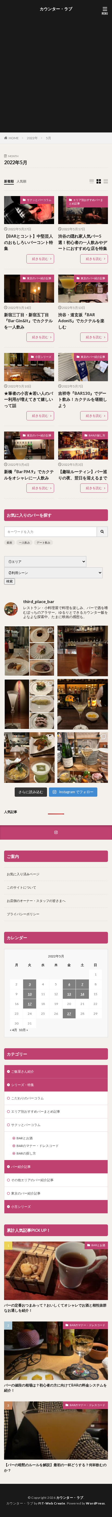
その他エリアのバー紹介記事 (32, 1180)
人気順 (21, 181)
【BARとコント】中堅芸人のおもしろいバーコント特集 (28, 242)
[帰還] (82, 651)
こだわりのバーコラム (27, 1098)
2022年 (32, 138)
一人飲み (24, 542)
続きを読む (40, 259)
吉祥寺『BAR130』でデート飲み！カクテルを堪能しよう (82, 399)
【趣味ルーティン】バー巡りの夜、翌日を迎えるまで (82, 474)
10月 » (23, 1030)
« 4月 (13, 1030)
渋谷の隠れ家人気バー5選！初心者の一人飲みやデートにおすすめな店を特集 (82, 242)
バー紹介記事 (21, 1167)
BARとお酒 (25, 1138)
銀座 (9, 542)
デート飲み (43, 542)
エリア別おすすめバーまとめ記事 (86, 201)
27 (69, 1014)
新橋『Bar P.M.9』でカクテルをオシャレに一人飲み (29, 474)
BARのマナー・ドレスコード (38, 1146)
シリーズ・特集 (22, 1085)
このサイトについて (21, 887)
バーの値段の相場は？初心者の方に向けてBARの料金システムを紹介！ (55, 1388)
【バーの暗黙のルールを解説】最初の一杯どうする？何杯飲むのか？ (55, 1467)
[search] (102, 531)
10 (30, 994)
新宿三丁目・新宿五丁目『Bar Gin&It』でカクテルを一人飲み (28, 320)
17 (30, 1004)
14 (82, 994)
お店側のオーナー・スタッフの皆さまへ (36, 901)
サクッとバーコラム (39, 199)
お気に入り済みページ (23, 874)
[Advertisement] (56, 71)
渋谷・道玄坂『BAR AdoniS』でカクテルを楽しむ (81, 320)
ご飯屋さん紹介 (22, 1071)
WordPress (95, 1503)
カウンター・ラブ (56, 9)
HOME (14, 138)
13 (69, 994)
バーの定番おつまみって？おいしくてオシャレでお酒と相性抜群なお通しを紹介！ (55, 1308)
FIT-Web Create (51, 1503)
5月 (48, 138)
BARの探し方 (97, 435)
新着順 (9, 181)
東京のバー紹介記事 (39, 278)
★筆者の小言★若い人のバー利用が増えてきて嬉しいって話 (28, 399)
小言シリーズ (43, 356)
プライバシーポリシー (23, 914)
